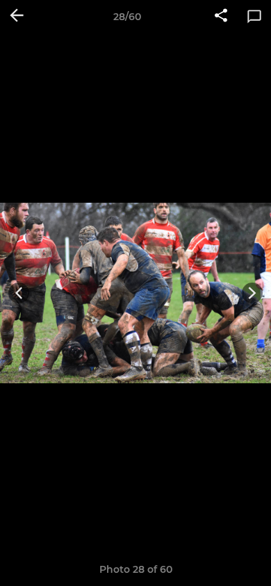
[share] (221, 16)
